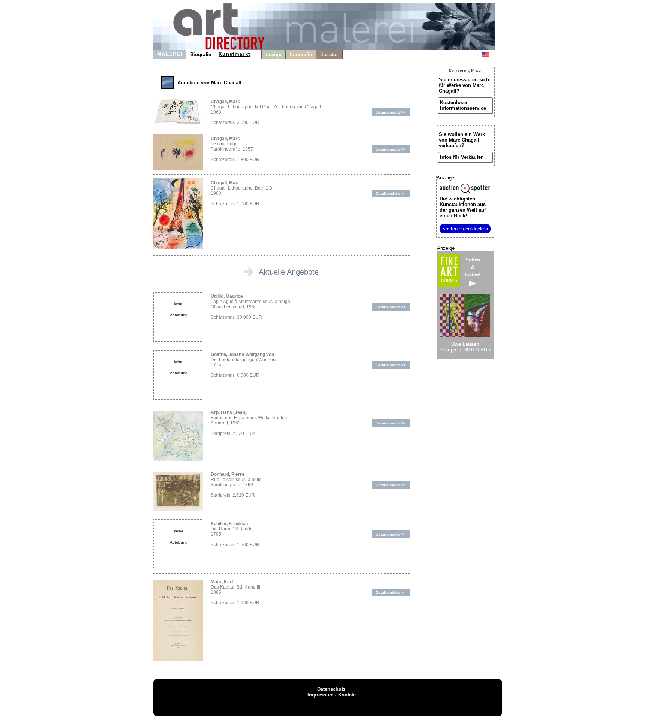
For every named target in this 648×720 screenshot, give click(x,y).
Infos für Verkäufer (461, 157)
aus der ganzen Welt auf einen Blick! (463, 207)
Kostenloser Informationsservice (463, 105)
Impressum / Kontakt (332, 695)
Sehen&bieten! (472, 267)
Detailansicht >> (390, 112)
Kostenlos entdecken (465, 229)
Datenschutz (331, 689)
